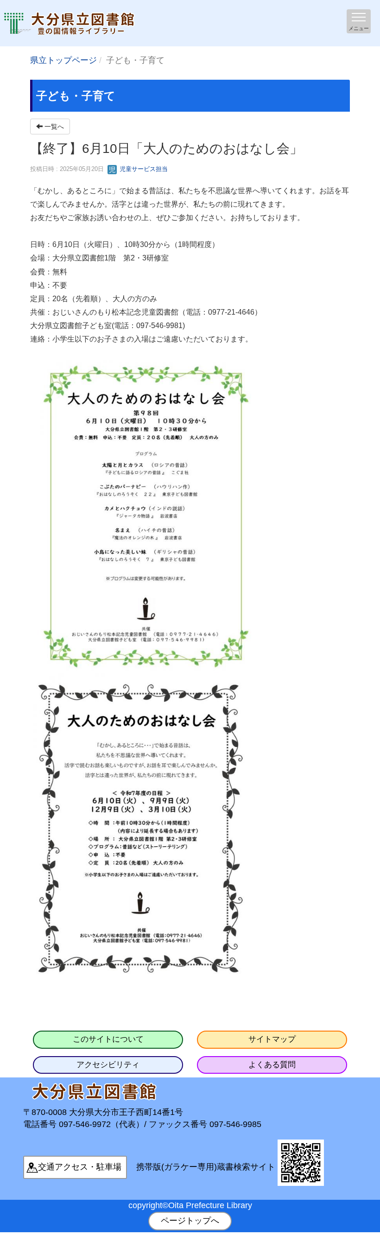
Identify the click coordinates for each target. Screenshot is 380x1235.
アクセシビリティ (107, 1064)
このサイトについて (108, 1039)
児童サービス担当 (143, 168)
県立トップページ (63, 60)
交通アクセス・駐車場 (79, 1167)
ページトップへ (190, 1220)
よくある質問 (272, 1064)
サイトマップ (272, 1039)
